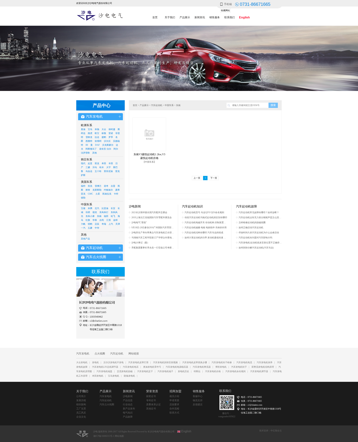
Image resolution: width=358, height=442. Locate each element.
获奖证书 (151, 396)
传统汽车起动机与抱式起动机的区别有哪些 (206, 217)
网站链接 (133, 353)
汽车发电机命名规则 (235, 371)
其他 (94, 152)
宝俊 (83, 208)
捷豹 (104, 137)
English (244, 17)
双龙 (97, 163)
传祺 (88, 212)
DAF (97, 145)
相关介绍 (174, 396)
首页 (155, 17)
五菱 (90, 228)
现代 (83, 163)
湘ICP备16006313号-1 (104, 436)
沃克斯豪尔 (107, 145)
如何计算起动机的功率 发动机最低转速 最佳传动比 (206, 237)
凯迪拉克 (106, 193)
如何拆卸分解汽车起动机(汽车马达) (256, 247)
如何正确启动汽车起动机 (251, 227)
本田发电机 (97, 376)
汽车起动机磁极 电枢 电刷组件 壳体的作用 (206, 227)
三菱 (88, 167)
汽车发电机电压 (131, 367)
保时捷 (112, 129)
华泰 (94, 220)
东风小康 (90, 216)
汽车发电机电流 (244, 362)
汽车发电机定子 (145, 371)
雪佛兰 (98, 186)
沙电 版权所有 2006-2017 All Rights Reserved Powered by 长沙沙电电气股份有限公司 (134, 431)
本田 (104, 163)
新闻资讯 (199, 17)
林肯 (88, 190)
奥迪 (83, 129)
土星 (97, 193)
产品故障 (128, 416)
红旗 (88, 220)
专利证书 (151, 400)
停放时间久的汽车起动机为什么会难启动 (259, 232)
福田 (106, 216)
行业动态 (128, 404)
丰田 (111, 163)
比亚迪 (105, 208)
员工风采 (81, 412)
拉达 (97, 137)
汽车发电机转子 (239, 367)
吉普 (113, 186)
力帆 (83, 224)
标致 (104, 133)
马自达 (89, 171)
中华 (97, 228)
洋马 (94, 167)
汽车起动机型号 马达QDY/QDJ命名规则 (204, 212)
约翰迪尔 (108, 190)
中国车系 (169, 105)
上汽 (111, 224)
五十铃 (98, 171)
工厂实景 (81, 408)
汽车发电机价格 (213, 371)
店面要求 (174, 404)
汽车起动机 (156, 105)
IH (87, 145)
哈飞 (113, 216)
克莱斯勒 (96, 190)
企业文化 (81, 416)
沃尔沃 (107, 141)
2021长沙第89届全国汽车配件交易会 (149, 212)
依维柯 (98, 141)
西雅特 (89, 141)
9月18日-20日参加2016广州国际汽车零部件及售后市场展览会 (153, 227)
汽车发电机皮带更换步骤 (194, 362)
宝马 (90, 129)
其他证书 (151, 408)
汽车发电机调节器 (259, 371)
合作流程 (174, 408)
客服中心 (197, 396)
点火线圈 (100, 353)
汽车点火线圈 (107, 404)
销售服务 (214, 17)
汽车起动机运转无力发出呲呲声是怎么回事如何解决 (260, 217)
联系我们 (229, 17)
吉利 (101, 220)
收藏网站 (225, 10)
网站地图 (119, 436)
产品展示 (185, 17)
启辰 (97, 224)
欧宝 (97, 133)
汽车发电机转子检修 (222, 362)
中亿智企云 (276, 430)
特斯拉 (197, 371)
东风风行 (103, 212)
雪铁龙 (89, 137)
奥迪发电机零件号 (152, 367)
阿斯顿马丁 (91, 149)
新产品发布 (129, 408)
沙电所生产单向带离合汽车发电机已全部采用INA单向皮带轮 (153, 232)
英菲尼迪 (108, 171)
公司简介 (81, 396)
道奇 (106, 186)
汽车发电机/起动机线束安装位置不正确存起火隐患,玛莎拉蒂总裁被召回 (260, 242)
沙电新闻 (128, 396)
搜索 (273, 105)
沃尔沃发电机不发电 (113, 362)
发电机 (95, 362)
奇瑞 (104, 224)
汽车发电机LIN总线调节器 (105, 367)
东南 (99, 216)
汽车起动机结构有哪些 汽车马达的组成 (204, 232)
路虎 (90, 133)
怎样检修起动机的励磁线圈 (252, 222)
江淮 (108, 220)
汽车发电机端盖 (104, 371)
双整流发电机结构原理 (263, 367)
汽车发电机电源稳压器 (177, 367)
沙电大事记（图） (140, 242)
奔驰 (97, 129)
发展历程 (81, 400)
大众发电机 (81, 362)
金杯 (115, 220)
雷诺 (111, 133)
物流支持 (197, 400)
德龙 (94, 212)
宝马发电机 (113, 376)
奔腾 (90, 208)
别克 (90, 186)
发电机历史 (183, 371)
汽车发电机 (82, 353)
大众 (104, 129)
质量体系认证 (153, 404)
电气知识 (128, 412)
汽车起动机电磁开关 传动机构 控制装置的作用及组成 (206, 222)
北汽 (97, 208)
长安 (113, 208)
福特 (83, 186)
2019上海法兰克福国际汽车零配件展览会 (151, 217)
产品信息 (128, 400)
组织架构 (81, 404)
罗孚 (111, 137)
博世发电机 (221, 367)
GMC (90, 193)
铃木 (101, 167)
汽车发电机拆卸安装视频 (165, 362)
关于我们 (170, 17)
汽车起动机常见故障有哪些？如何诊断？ (259, 212)
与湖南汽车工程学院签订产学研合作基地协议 (153, 237)
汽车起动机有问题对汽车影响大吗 (255, 237)
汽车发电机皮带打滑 (138, 362)
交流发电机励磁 (125, 371)
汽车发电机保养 (264, 362)
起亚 (90, 163)
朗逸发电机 (129, 376)
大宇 (108, 167)
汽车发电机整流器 (202, 367)
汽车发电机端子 (165, 371)
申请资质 (174, 400)
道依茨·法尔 (105, 149)
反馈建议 (197, 404)
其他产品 (85, 238)
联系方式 (174, 412)
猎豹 (90, 224)
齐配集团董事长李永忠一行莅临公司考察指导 (153, 247)
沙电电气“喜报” (139, 222)
